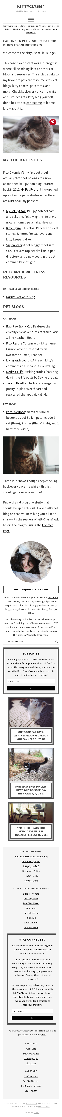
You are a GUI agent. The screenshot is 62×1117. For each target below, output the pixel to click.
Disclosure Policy (31, 870)
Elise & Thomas (31, 893)
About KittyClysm (31, 861)
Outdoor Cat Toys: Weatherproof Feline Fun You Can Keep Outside (31, 735)
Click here (53, 597)
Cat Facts (31, 1048)
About (17, 589)
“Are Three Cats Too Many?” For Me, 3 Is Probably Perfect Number (31, 831)
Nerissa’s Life (14, 372)
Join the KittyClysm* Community (31, 856)
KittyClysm (13, 228)
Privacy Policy (31, 875)
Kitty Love (31, 1063)
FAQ (24, 589)
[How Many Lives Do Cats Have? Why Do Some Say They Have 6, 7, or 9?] (31, 765)
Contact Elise (31, 880)
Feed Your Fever (31, 903)
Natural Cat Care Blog (20, 297)
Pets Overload (15, 412)
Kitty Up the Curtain (19, 343)
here (43, 1034)
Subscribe (43, 589)
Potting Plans (31, 898)
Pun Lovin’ (31, 917)
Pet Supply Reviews (31, 1085)
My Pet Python (30, 189)
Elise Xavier (44, 1107)
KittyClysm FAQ (31, 866)
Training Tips (31, 1058)
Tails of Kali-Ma (16, 383)
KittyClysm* (31, 6)
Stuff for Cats (31, 1076)
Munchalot (31, 908)
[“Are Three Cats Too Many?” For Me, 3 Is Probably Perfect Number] (31, 813)
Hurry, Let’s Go (31, 912)
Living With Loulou (18, 360)
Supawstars (14, 245)
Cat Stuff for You (31, 1081)
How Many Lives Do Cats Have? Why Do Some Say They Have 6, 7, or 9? (31, 790)
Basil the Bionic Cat (19, 326)
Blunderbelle (31, 927)
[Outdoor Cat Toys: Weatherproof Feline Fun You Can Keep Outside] (31, 713)
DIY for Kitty (31, 1090)
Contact (31, 589)
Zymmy (36, 1112)
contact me (34, 103)
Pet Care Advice (31, 1053)
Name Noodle (31, 922)
